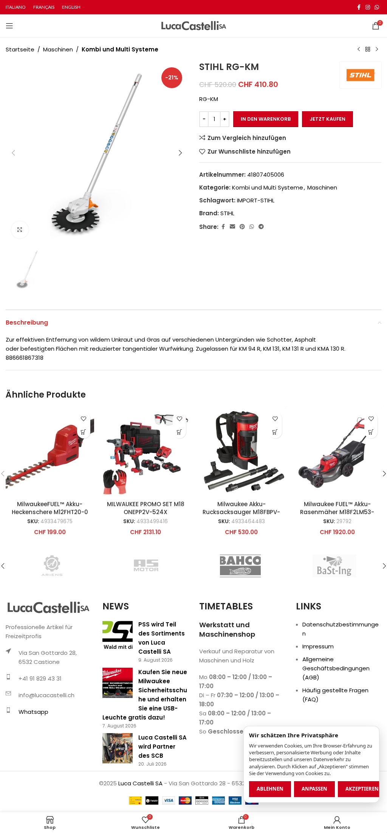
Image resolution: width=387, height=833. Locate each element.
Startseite (20, 49)
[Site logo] (194, 25)
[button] (13, 152)
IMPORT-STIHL (255, 200)
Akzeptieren (362, 788)
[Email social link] (232, 227)
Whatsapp (33, 712)
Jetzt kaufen (327, 119)
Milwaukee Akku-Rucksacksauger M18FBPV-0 (241, 512)
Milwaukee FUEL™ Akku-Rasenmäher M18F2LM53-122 (337, 512)
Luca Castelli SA (140, 783)
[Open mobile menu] (9, 25)
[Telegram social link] (261, 227)
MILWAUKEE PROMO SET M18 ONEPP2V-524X (145, 508)
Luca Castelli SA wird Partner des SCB (162, 747)
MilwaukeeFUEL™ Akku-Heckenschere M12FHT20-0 (50, 508)
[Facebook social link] (358, 7)
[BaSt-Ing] (334, 566)
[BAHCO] (240, 566)
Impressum (318, 646)
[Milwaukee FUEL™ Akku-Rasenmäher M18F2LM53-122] (337, 452)
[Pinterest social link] (242, 227)
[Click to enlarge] (19, 229)
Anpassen (314, 788)
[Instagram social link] (367, 7)
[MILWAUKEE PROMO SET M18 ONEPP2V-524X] (146, 452)
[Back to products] (367, 49)
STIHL (227, 213)
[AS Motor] (146, 566)
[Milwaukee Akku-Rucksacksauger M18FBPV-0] (241, 452)
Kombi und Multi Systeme (120, 49)
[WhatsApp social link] (376, 7)
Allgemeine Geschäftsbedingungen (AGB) (336, 668)
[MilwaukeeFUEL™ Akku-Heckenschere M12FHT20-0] (50, 452)
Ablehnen (270, 788)
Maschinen (58, 49)
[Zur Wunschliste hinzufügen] (83, 418)
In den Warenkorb (266, 119)
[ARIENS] (52, 566)
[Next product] (376, 49)
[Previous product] (358, 49)
